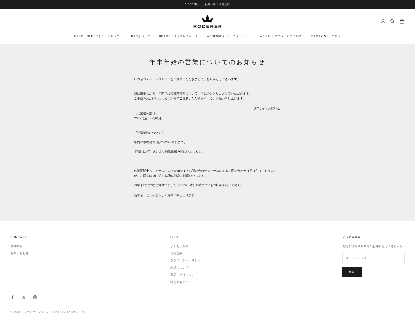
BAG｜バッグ (140, 36)
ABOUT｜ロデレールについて (281, 36)
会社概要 (16, 246)
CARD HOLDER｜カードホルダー (98, 36)
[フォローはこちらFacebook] (12, 297)
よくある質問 (179, 246)
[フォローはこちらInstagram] (35, 297)
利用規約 (176, 253)
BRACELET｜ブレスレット (178, 36)
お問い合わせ (19, 253)
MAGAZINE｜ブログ (326, 36)
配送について (179, 267)
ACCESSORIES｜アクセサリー (229, 36)
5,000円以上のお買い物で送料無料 (207, 4)
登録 (352, 272)
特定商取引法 (179, 282)
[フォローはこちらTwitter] (24, 297)
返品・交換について (184, 275)
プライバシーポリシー (185, 260)
